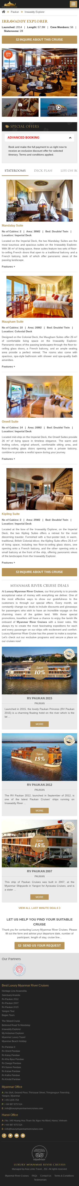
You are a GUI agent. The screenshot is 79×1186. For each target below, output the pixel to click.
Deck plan (43, 171)
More (39, 724)
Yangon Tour (8, 1011)
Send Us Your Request (41, 945)
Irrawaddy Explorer (11, 1029)
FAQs (34, 1176)
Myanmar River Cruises (17, 1176)
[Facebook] (4, 1135)
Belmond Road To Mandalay (16, 1025)
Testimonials (40, 1180)
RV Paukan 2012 (39, 784)
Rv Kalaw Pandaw (11, 1071)
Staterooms (15, 171)
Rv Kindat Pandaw (11, 1079)
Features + (8, 266)
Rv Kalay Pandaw (11, 1055)
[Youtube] (16, 1135)
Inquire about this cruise (41, 39)
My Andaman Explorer (13, 1033)
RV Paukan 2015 (39, 698)
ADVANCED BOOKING (23, 137)
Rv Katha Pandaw (11, 1075)
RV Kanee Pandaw (11, 1067)
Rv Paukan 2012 (10, 999)
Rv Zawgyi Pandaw (11, 1063)
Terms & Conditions (64, 1176)
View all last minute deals (39, 908)
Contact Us (45, 1176)
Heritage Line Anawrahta (14, 991)
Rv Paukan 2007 (10, 1003)
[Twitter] (10, 1135)
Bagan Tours (8, 1015)
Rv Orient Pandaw (11, 1051)
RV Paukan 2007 (39, 871)
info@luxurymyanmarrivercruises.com (24, 1108)
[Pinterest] (23, 1135)
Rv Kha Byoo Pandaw (13, 1059)
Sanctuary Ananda (11, 995)
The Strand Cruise (11, 1021)
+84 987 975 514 (13, 1104)
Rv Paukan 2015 (10, 1007)
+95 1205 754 (12, 1100)
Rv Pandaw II (8, 1047)
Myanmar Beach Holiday (14, 1041)
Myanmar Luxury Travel (13, 1037)
